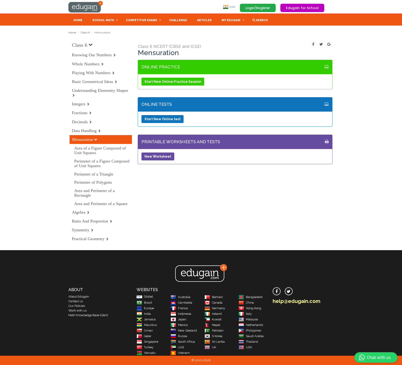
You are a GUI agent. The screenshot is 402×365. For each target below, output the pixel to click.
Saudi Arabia (255, 336)
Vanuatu (150, 353)
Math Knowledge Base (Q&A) (88, 315)
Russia (182, 336)
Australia (184, 297)
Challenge (178, 20)
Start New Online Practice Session (172, 81)
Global (148, 296)
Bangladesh (254, 297)
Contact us (75, 301)
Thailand (252, 341)
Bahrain (217, 297)
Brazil (148, 302)
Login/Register (257, 8)
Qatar (147, 336)
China (250, 302)
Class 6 (85, 32)
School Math (103, 20)
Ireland (217, 313)
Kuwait (216, 319)
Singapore (151, 341)
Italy (249, 313)
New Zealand (187, 330)
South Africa (186, 341)
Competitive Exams (141, 20)
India (231, 6)
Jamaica (150, 319)
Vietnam (184, 353)
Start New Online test (162, 119)
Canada (217, 302)
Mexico (183, 325)
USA (249, 347)
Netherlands (254, 325)
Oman (148, 330)
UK (214, 347)
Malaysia (252, 319)
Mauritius (150, 325)
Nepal (216, 325)
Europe (149, 308)
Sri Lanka (218, 341)
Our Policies (76, 306)
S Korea (217, 336)
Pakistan (218, 330)
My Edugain (231, 20)
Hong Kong (253, 308)
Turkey (148, 347)
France (183, 308)
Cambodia (185, 302)
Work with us (77, 310)
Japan (182, 319)
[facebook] (277, 291)
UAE (181, 347)
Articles (204, 20)
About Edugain (78, 296)
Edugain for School (302, 8)
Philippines (253, 330)
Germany (218, 308)
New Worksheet (157, 156)
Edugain (85, 7)
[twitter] (289, 291)
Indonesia (184, 313)
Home (78, 20)
